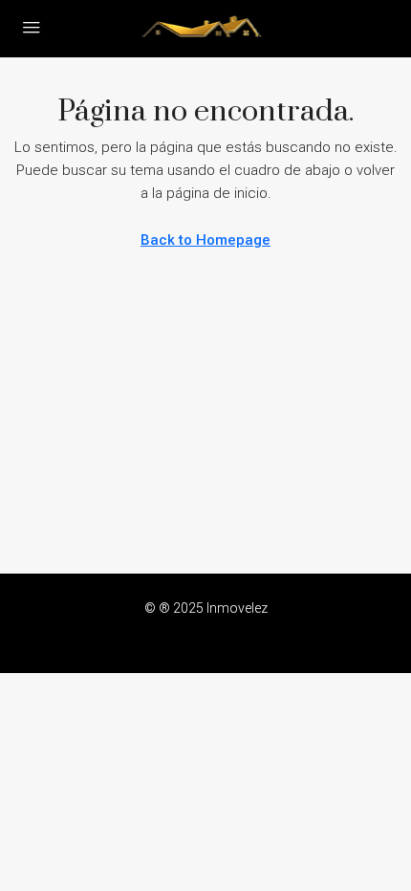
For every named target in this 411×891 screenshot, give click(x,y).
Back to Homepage (205, 240)
